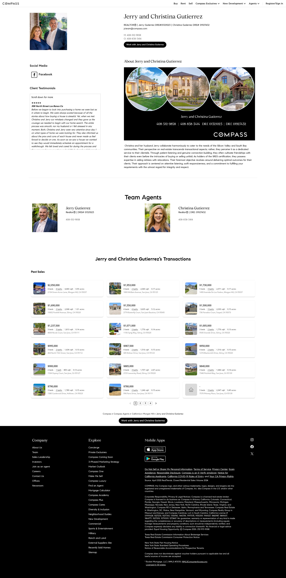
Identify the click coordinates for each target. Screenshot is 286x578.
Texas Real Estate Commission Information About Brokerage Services (176, 534)
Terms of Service (202, 469)
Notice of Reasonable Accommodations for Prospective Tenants (174, 548)
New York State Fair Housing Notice (161, 543)
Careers (36, 471)
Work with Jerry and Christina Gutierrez (145, 44)
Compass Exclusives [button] (206, 3)
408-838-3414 (185, 219)
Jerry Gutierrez (78, 208)
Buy (176, 3)
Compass (107, 414)
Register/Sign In (274, 3)
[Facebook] (252, 446)
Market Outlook (96, 466)
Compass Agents (121, 414)
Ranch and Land (97, 538)
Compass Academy (98, 495)
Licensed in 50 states (156, 565)
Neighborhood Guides (99, 514)
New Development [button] (233, 3)
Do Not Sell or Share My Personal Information (168, 469)
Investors (37, 461)
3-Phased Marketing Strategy (103, 461)
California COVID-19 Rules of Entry (185, 476)
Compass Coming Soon (100, 457)
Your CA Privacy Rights (221, 476)
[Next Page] (156, 403)
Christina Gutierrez (194, 208)
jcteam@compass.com (135, 28)
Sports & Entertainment (100, 528)
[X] (252, 453)
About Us (37, 447)
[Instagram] (252, 439)
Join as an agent (41, 466)
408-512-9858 (73, 219)
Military (92, 533)
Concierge (93, 447)
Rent (183, 3)
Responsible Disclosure (169, 472)
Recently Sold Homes (99, 547)
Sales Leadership (41, 457)
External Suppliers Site (100, 542)
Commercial (94, 523)
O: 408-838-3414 (132, 38)
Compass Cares (96, 504)
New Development (98, 519)
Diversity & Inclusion (98, 509)
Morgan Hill (148, 414)
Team (35, 452)
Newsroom (37, 485)
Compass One (96, 471)
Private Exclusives (97, 452)
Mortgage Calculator (99, 490)
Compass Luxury (97, 480)
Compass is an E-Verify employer (199, 472)
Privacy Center (220, 469)
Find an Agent (95, 485)
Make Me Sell (95, 476)
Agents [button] (253, 3)
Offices (36, 480)
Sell (191, 3)
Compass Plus (95, 499)
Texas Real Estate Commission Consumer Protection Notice (172, 537)
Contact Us (38, 476)
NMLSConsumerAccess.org (194, 561)
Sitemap (92, 552)
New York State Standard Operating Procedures (167, 545)
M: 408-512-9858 (132, 35)
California (136, 414)
